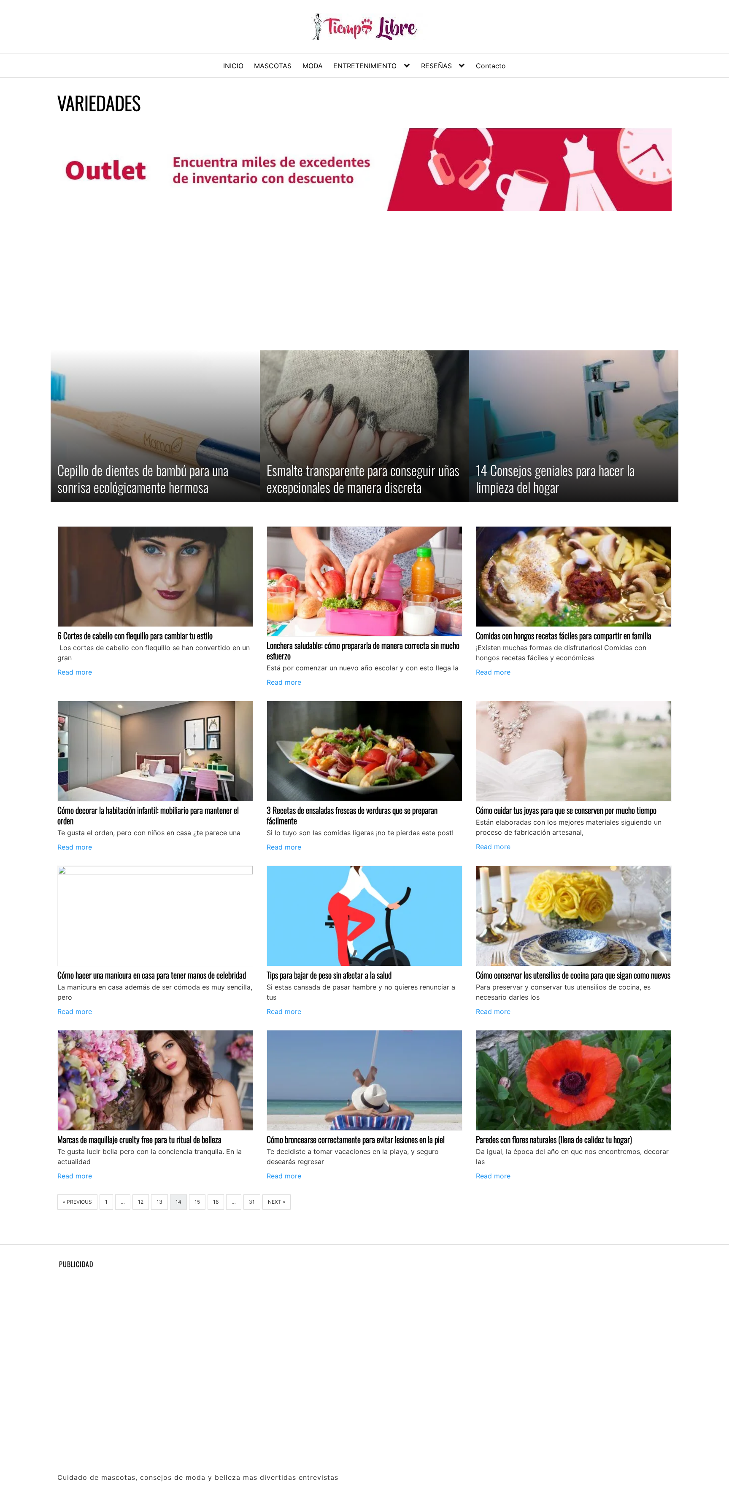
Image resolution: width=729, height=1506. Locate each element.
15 (197, 1202)
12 (140, 1202)
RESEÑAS (436, 66)
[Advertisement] (364, 281)
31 (252, 1202)
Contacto (491, 66)
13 (159, 1202)
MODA (312, 66)
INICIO (233, 66)
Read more (74, 672)
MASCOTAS (273, 66)
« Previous (77, 1202)
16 (216, 1202)
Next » (276, 1202)
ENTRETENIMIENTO (365, 66)
